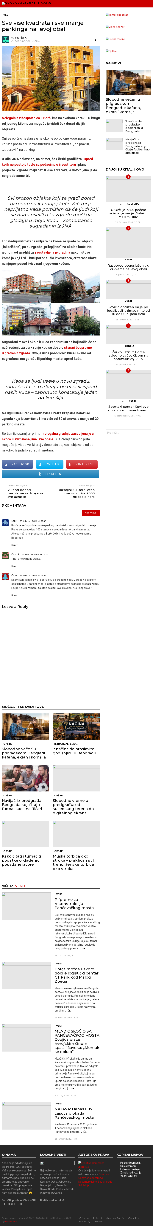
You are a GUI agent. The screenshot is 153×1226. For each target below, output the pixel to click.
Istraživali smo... (65, 743)
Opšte (7, 743)
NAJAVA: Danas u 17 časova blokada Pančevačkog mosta (74, 1113)
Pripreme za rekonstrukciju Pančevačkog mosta (74, 903)
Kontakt (99, 1221)
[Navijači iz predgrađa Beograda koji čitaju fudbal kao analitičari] (25, 778)
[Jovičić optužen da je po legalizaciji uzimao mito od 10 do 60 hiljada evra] (128, 289)
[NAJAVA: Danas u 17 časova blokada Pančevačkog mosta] (26, 1115)
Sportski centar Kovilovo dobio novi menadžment (128, 408)
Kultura (133, 203)
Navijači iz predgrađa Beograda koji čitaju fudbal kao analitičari (22, 804)
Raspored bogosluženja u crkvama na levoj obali (128, 267)
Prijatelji (97, 1218)
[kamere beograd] (117, 14)
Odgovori (91, 513)
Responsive (11, 1221)
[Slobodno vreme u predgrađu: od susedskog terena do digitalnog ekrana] (76, 778)
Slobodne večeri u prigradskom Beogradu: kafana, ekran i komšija (25, 753)
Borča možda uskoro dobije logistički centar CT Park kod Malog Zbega (77, 975)
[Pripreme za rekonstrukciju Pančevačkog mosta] (26, 906)
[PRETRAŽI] (141, 3)
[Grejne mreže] (115, 39)
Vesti (20, 886)
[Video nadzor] (115, 27)
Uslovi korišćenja (115, 1218)
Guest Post (134, 1218)
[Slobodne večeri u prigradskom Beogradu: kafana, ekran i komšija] (25, 726)
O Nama (84, 1218)
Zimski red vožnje (130, 1172)
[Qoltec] (111, 51)
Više (82, 948)
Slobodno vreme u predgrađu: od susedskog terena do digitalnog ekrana (73, 806)
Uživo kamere (128, 1166)
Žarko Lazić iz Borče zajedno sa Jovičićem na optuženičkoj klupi (128, 355)
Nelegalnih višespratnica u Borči (26, 118)
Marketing (84, 1221)
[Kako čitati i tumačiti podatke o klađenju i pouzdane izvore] (25, 834)
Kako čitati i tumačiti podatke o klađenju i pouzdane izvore (22, 860)
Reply (14, 544)
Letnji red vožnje (130, 1169)
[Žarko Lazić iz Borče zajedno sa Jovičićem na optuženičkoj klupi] (128, 334)
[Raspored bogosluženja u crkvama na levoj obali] (128, 243)
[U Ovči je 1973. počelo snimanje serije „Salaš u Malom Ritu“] (128, 189)
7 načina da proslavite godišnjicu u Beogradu (74, 751)
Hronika (128, 346)
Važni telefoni (128, 1175)
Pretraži (147, 433)
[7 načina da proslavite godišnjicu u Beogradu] (76, 726)
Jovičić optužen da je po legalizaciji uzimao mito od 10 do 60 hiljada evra (128, 310)
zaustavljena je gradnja (52, 252)
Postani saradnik (130, 1162)
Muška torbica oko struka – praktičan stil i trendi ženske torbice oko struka (74, 862)
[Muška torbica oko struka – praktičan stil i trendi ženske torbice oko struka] (76, 834)
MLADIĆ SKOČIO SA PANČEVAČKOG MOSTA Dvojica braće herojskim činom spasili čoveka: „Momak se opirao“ (77, 1041)
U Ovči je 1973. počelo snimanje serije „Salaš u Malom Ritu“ (128, 213)
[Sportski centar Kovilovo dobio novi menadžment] (128, 384)
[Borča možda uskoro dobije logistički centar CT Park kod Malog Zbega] (26, 975)
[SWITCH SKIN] (134, 3)
